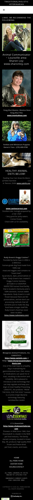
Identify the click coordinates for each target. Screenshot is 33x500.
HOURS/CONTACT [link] (16, 467)
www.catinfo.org (23, 183)
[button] (4, 10)
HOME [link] (16, 457)
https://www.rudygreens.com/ (16, 315)
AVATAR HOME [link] (16, 464)
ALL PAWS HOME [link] (16, 461)
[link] (16, 496)
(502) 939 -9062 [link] (19, 480)
